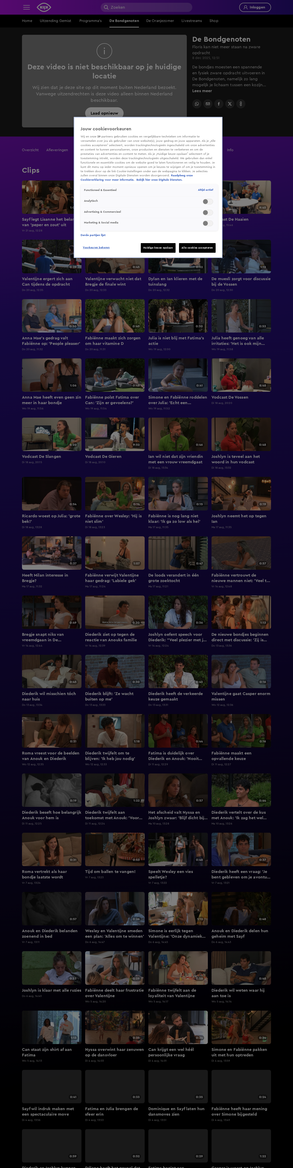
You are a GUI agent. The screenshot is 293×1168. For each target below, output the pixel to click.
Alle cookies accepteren (197, 248)
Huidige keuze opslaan (158, 248)
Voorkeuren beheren (96, 247)
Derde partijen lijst (93, 235)
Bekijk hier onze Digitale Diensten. (159, 179)
